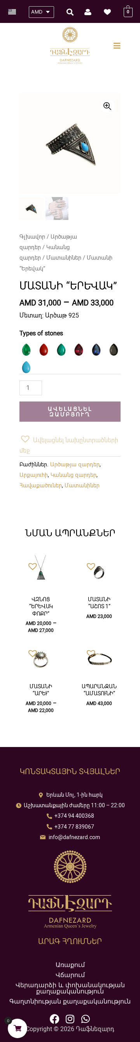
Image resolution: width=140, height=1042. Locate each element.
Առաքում (70, 965)
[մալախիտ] (61, 349)
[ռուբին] (79, 349)
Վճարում (70, 975)
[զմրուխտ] (26, 349)
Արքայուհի (33, 475)
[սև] (114, 349)
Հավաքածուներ (40, 485)
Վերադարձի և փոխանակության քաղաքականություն (70, 988)
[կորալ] (44, 349)
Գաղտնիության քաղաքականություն (70, 1001)
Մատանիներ (63, 257)
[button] (70, 444)
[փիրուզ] (26, 367)
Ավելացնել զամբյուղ (70, 411)
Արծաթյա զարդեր (75, 464)
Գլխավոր (32, 236)
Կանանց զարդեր (73, 475)
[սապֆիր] (96, 349)
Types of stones (41, 333)
